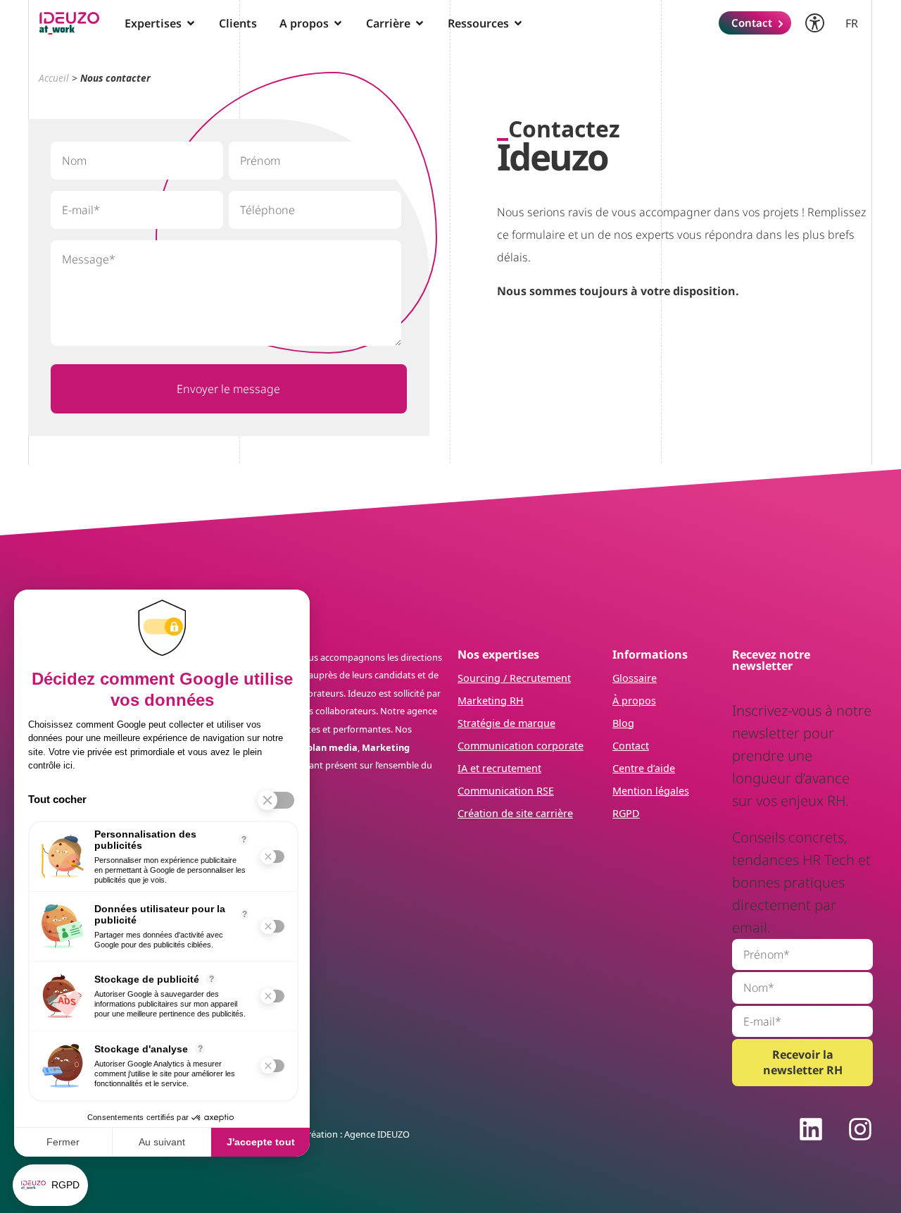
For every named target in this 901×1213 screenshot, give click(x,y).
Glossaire (634, 678)
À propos (634, 700)
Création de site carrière (515, 813)
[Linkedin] (811, 1129)
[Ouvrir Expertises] (190, 23)
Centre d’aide (643, 768)
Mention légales (650, 790)
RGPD (626, 813)
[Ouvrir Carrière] (419, 23)
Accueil (54, 78)
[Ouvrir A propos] (338, 23)
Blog (623, 723)
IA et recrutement (499, 768)
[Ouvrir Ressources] (518, 23)
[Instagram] (860, 1129)
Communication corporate (521, 745)
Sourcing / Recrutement (514, 678)
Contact (630, 745)
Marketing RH (491, 700)
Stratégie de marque (506, 723)
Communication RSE (506, 790)
